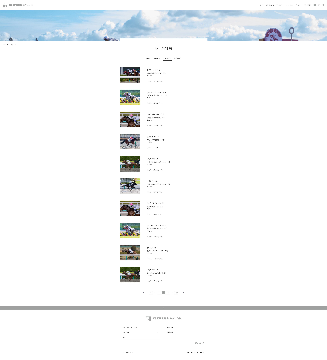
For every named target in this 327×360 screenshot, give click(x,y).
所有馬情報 (307, 5)
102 (177, 292)
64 (163, 292)
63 (159, 292)
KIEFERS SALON (17, 5)
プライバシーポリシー (128, 352)
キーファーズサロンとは (267, 5)
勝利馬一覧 (177, 59)
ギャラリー (298, 5)
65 (168, 292)
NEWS (148, 59)
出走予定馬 (157, 59)
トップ (4, 44)
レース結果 (167, 59)
